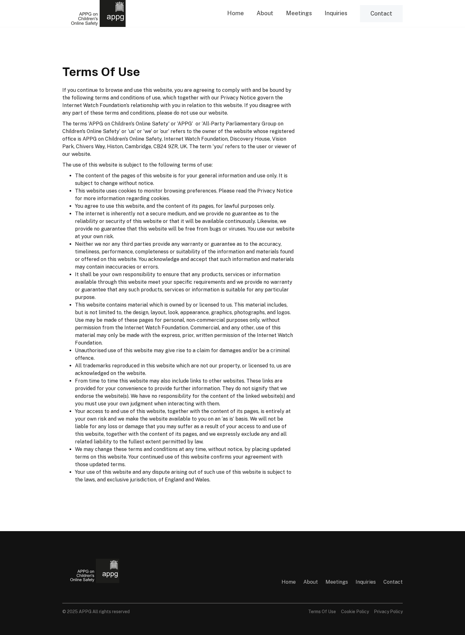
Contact (381, 13)
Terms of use (322, 611)
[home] (94, 13)
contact (393, 582)
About (265, 13)
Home (235, 13)
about (310, 582)
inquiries (336, 13)
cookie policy (355, 611)
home (289, 582)
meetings (299, 13)
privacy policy (388, 611)
